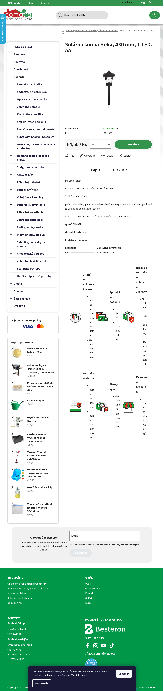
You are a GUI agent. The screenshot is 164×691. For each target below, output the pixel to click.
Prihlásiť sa (81, 553)
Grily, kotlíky (25, 175)
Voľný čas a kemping (30, 197)
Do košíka (133, 144)
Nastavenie (41, 683)
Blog (30, 3)
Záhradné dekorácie (30, 220)
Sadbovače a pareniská (32, 92)
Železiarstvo (22, 299)
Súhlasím (124, 673)
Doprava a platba (16, 593)
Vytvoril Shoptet (148, 687)
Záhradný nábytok (29, 182)
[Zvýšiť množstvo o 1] (109, 144)
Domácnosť (21, 69)
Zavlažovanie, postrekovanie (35, 130)
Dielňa (18, 284)
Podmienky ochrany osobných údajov (27, 588)
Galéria (89, 598)
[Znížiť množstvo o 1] (92, 144)
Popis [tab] (95, 170)
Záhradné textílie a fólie (32, 261)
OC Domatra (14, 3)
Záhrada (19, 77)
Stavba (18, 291)
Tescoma (19, 54)
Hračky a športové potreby (34, 276)
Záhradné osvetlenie (30, 212)
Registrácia (146, 2)
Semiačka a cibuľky (29, 84)
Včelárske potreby (28, 269)
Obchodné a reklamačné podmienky (26, 584)
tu (89, 675)
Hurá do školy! (23, 47)
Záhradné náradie (28, 107)
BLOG (88, 603)
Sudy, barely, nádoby (30, 167)
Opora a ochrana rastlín (32, 99)
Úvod (88, 584)
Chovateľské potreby (30, 254)
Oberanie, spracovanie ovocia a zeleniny (36, 146)
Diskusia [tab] (120, 170)
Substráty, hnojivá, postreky (35, 137)
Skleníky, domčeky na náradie (31, 244)
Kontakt (45, 3)
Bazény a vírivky (27, 190)
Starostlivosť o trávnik (31, 122)
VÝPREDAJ (20, 306)
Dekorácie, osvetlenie (31, 205)
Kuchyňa (19, 62)
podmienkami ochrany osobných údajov (118, 544)
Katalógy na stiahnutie (20, 598)
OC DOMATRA (92, 588)
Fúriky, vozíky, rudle (30, 227)
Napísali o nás (15, 603)
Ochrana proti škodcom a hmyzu (33, 158)
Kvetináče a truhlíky (30, 114)
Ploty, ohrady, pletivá (31, 235)
